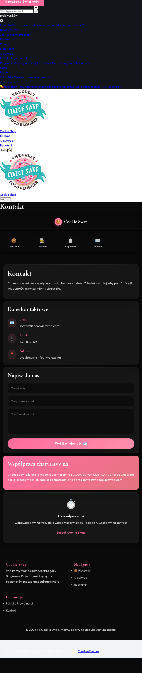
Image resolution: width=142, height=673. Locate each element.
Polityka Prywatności (19, 603)
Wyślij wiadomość (71, 443)
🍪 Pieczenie (82, 570)
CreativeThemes (88, 651)
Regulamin (6, 145)
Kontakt (5, 136)
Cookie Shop (8, 131)
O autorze (6, 140)
